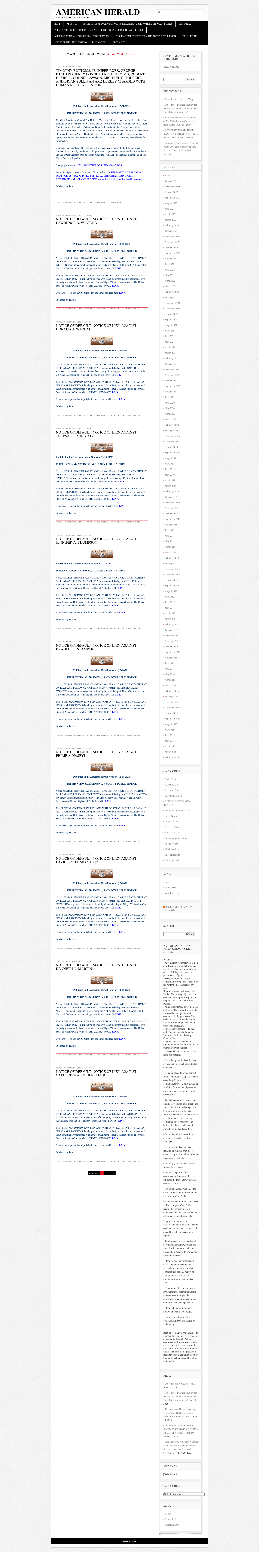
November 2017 (172, 574)
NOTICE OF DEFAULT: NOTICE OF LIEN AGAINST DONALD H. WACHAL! (96, 327)
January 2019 (171, 496)
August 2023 (171, 203)
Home (57, 23)
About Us (72, 23)
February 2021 (172, 358)
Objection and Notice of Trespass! (181, 99)
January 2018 (171, 563)
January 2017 (171, 629)
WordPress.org (172, 893)
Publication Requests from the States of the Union (146, 36)
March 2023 (170, 219)
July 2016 (169, 663)
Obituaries (185, 23)
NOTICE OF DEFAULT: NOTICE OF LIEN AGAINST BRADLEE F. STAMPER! (96, 647)
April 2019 (170, 480)
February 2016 (172, 690)
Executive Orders (173, 790)
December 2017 (172, 568)
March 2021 (170, 352)
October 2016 (171, 646)
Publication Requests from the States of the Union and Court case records (98, 29)
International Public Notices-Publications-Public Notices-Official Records (127, 23)
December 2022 (172, 236)
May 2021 (170, 341)
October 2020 (171, 380)
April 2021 (170, 347)
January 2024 (171, 180)
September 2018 (172, 519)
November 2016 (172, 640)
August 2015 (171, 724)
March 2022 (170, 286)
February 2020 (172, 424)
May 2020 (170, 408)
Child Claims (171, 779)
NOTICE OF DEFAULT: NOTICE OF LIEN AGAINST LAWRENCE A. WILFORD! (96, 221)
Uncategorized (172, 860)
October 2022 (171, 247)
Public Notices (133, 309)
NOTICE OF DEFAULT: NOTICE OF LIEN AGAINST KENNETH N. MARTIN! (96, 967)
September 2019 (172, 452)
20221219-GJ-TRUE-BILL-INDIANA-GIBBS (99, 165)
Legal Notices (101, 202)
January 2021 (171, 363)
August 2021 (171, 325)
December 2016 (172, 635)
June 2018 (170, 535)
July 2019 (169, 463)
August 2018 (171, 524)
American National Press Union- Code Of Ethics (82, 36)
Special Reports (172, 854)
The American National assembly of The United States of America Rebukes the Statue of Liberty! (179, 121)
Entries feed (170, 887)
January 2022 (171, 297)
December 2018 (172, 502)
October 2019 (171, 446)
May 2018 (170, 541)
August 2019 (171, 458)
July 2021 (169, 330)
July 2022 (169, 264)
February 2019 (172, 491)
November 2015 (172, 707)
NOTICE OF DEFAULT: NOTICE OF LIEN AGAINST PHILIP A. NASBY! (96, 753)
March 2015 (170, 751)
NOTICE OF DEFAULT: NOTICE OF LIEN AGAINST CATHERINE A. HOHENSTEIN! (96, 1073)
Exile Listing (189, 36)
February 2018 (172, 557)
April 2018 (170, 546)
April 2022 (170, 280)
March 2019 (170, 485)
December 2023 (172, 186)
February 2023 (172, 225)
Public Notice (116, 202)
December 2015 (172, 701)
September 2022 (172, 252)
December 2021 (172, 302)
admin (88, 67)
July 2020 (169, 397)
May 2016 (170, 674)
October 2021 (171, 313)
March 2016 (170, 685)
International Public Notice (78, 202)
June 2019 (170, 469)
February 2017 (172, 624)
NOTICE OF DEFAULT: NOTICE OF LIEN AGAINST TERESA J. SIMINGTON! (96, 434)
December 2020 (172, 369)
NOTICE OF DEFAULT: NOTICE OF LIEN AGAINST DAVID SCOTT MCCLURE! (96, 860)
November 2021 (172, 308)
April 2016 (170, 679)
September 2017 (172, 585)
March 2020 (170, 419)
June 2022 (170, 269)
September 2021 (172, 319)
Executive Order (172, 784)
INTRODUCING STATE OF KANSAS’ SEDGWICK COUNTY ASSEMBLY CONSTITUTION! (180, 134)
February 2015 (172, 757)
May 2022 (170, 275)
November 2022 (172, 241)
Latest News (171, 815)
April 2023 (170, 214)
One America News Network (178, 908)
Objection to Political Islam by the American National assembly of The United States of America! (180, 108)
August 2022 (171, 258)
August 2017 (171, 591)
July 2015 (169, 729)
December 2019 (172, 435)
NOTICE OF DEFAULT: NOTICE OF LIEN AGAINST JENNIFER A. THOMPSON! (96, 540)
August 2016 (171, 657)
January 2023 (171, 230)
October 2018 (171, 513)
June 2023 (170, 208)
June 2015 (170, 735)
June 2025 (170, 175)
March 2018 (170, 552)
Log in (168, 881)
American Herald (98, 12)
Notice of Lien (117, 309)
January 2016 (171, 696)
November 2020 (172, 374)
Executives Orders (173, 795)
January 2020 (171, 430)
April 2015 (170, 746)
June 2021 (170, 336)
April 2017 (170, 613)
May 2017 (170, 607)
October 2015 (171, 713)
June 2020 (170, 402)
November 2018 (172, 507)
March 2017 (170, 618)
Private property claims (176, 838)
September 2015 (172, 718)
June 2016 (170, 668)
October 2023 (171, 192)
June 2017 (170, 602)
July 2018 (169, 530)
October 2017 (171, 579)
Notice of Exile (172, 827)
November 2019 (172, 441)
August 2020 (171, 391)
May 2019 (170, 474)
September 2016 (172, 652)
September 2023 (172, 197)
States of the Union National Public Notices (80, 42)
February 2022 (172, 291)
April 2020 (170, 413)
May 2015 (170, 740)
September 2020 (172, 386)
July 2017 (169, 596)
